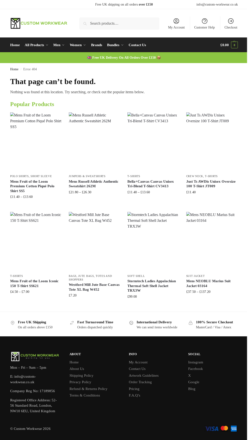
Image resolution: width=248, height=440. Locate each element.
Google (193, 382)
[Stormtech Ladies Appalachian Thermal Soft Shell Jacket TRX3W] (153, 241)
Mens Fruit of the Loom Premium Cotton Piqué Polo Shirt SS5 (32, 186)
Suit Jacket (195, 275)
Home (14, 69)
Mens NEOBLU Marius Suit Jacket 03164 (208, 283)
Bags (73, 275)
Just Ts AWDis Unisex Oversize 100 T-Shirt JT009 (211, 184)
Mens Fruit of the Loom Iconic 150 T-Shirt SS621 (34, 283)
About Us (77, 369)
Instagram (195, 362)
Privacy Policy (80, 382)
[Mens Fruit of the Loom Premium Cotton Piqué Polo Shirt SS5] (36, 142)
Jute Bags (86, 275)
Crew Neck (194, 176)
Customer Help (204, 27)
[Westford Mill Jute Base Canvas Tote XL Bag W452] (94, 241)
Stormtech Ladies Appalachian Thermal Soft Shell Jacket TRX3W (151, 285)
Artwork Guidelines (144, 375)
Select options (36, 207)
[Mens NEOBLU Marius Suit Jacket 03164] (212, 241)
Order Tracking (140, 382)
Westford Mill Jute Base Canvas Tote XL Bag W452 (94, 287)
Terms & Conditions (85, 395)
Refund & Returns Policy (89, 389)
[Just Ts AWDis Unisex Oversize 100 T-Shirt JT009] (212, 142)
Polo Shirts (19, 176)
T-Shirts (133, 176)
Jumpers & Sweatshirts (87, 176)
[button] (229, 45)
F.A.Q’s (134, 395)
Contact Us (137, 369)
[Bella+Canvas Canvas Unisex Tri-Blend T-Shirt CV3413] (153, 142)
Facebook (195, 369)
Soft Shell (136, 275)
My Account (176, 27)
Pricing (134, 389)
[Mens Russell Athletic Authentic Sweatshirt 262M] (94, 142)
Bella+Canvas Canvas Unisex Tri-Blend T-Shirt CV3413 (150, 184)
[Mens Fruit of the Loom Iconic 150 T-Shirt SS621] (36, 241)
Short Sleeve (41, 176)
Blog (191, 389)
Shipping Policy (81, 375)
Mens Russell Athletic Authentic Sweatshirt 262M (93, 184)
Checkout (231, 27)
